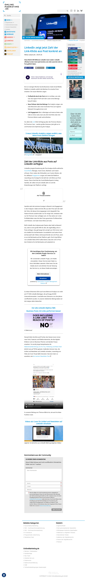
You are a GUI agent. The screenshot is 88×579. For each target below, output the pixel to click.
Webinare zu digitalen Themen (66, 532)
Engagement (36, 175)
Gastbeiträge (28, 553)
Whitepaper (11, 32)
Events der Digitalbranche (64, 539)
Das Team (27, 556)
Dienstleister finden (63, 535)
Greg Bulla (29, 155)
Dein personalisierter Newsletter (66, 528)
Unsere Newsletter (11, 27)
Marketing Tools (29, 537)
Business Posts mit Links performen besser (43, 311)
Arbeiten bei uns (29, 558)
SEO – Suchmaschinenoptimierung (35, 528)
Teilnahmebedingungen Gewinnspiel (35, 567)
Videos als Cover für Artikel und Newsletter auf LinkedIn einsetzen (43, 422)
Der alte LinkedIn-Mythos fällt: (44, 308)
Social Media (28, 171)
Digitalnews (9, 22)
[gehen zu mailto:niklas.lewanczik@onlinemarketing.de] (83, 51)
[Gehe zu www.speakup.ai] (61, 74)
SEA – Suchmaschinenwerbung (33, 530)
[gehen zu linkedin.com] (78, 11)
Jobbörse (10, 41)
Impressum (28, 560)
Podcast (59, 542)
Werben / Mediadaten (31, 551)
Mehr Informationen (43, 274)
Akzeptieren (43, 278)
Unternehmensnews (11, 25)
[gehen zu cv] (83, 55)
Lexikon (8, 29)
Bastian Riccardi (73, 40)
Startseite (27, 40)
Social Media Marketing (38, 40)
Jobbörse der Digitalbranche (65, 537)
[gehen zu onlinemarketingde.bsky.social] (81, 11)
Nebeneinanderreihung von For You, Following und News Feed (43, 346)
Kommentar (29, 468)
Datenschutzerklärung (45, 505)
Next (82, 89)
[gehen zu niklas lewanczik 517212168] (83, 53)
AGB (26, 565)
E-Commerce (28, 532)
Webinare (10, 34)
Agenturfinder (61, 526)
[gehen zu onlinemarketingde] (71, 11)
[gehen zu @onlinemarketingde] (75, 11)
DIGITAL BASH (11, 51)
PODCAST (10, 54)
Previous (69, 89)
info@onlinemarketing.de (36, 499)
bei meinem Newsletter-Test (41, 356)
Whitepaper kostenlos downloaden (67, 530)
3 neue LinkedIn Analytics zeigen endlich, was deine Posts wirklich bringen (44, 134)
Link (33, 122)
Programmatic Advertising (32, 535)
